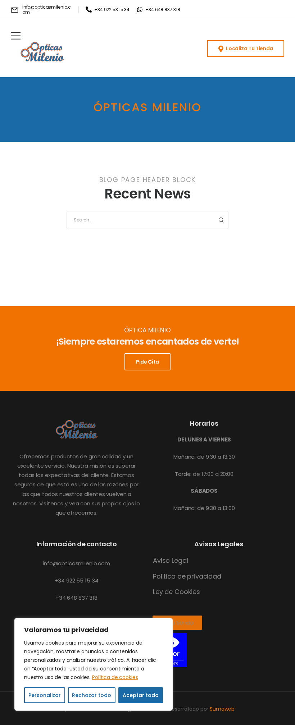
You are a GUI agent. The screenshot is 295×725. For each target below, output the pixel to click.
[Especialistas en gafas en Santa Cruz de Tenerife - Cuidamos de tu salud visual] (42, 53)
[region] (93, 664)
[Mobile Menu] (16, 36)
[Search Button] (221, 220)
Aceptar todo (141, 695)
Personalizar (44, 695)
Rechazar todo (91, 695)
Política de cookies (115, 677)
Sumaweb (222, 708)
